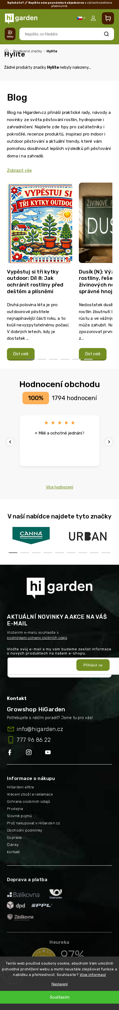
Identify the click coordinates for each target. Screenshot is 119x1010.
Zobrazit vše (19, 170)
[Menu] (10, 34)
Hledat (106, 34)
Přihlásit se (93, 665)
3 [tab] (53, 359)
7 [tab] (82, 552)
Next (109, 442)
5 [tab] (76, 359)
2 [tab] (41, 359)
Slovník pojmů (19, 816)
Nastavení (59, 984)
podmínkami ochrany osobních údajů (37, 638)
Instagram (35, 753)
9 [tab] (106, 552)
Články (13, 845)
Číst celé (21, 354)
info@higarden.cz (40, 729)
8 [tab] (94, 552)
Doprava (14, 837)
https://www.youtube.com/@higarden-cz (50, 753)
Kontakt (13, 852)
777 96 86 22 (34, 740)
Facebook (16, 753)
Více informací (93, 975)
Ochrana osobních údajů (28, 801)
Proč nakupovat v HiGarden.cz (33, 823)
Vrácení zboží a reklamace (30, 794)
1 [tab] (30, 359)
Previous (11, 442)
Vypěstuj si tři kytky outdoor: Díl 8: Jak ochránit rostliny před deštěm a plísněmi (35, 282)
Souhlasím (59, 997)
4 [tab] (65, 359)
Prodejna (15, 809)
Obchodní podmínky (24, 830)
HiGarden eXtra (20, 787)
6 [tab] (88, 359)
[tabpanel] (39, 272)
